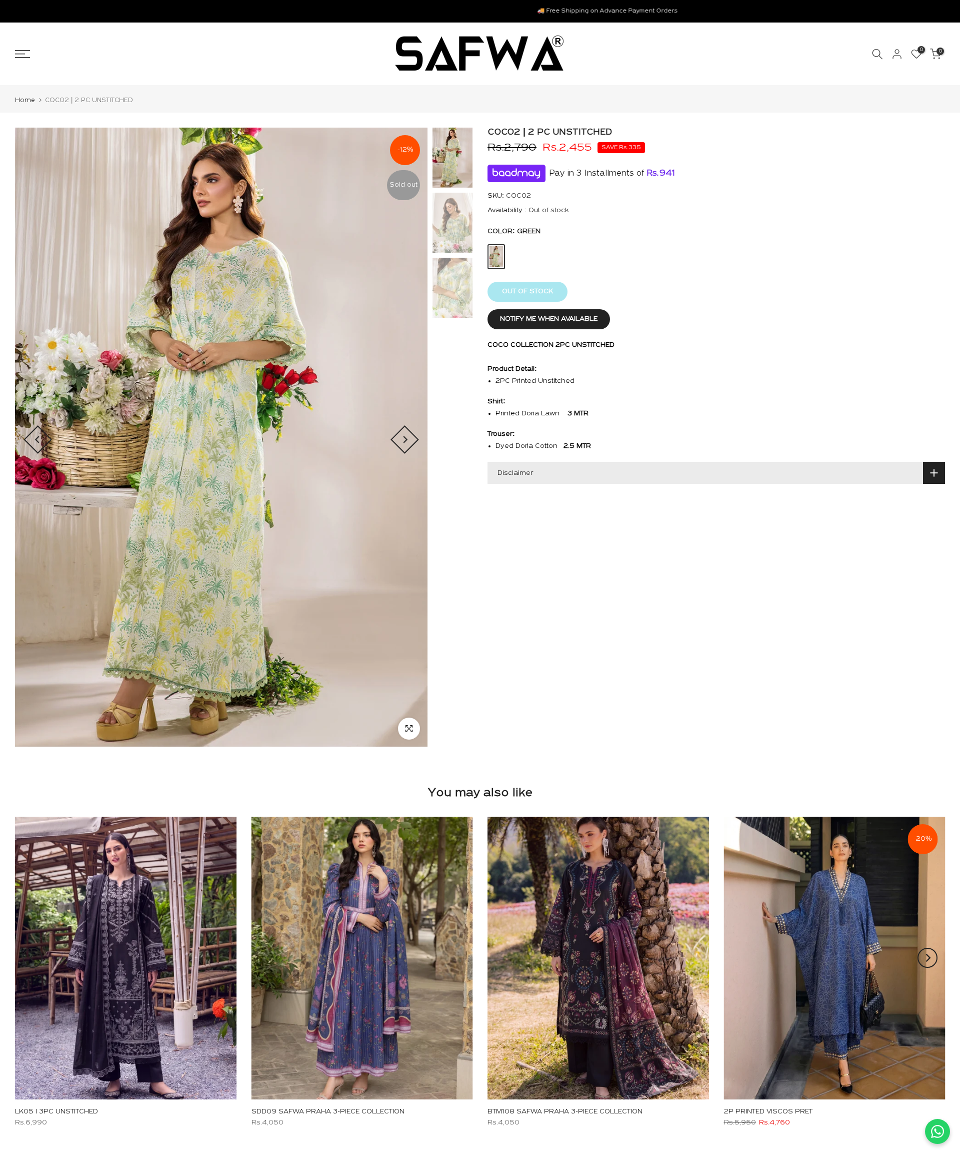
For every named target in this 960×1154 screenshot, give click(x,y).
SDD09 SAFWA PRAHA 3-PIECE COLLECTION (328, 1111)
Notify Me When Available (549, 319)
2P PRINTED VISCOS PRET (768, 1111)
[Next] (404, 439)
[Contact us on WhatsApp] (937, 1131)
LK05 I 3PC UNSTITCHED (56, 1111)
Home (25, 100)
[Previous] (38, 439)
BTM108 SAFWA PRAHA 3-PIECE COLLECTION (565, 1111)
